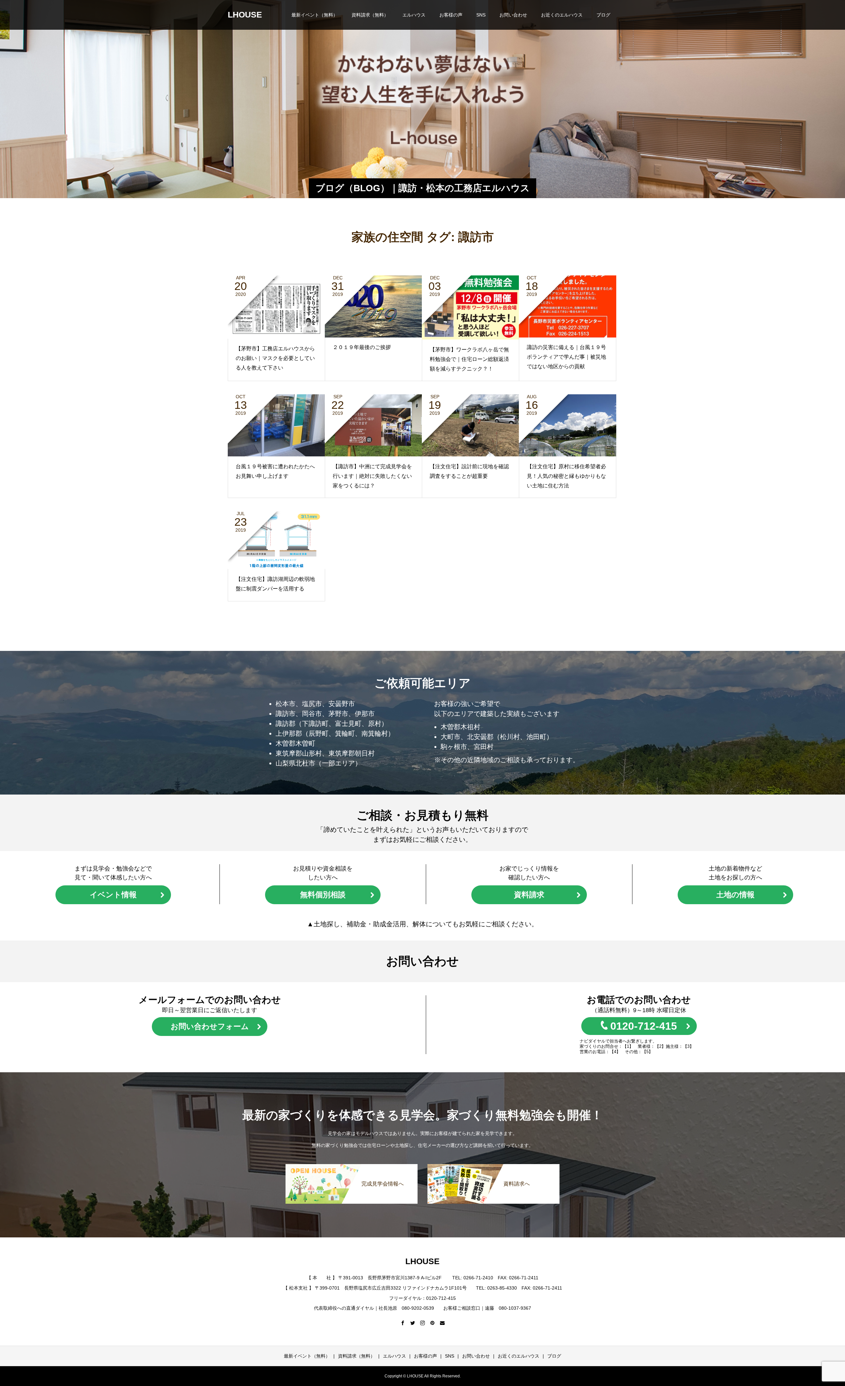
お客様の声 (450, 15)
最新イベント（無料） (314, 15)
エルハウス (413, 15)
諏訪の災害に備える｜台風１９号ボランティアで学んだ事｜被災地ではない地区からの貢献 (566, 356)
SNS (481, 15)
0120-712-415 (643, 1026)
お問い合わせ (513, 15)
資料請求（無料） (370, 15)
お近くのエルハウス (562, 15)
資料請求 (529, 894)
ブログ (603, 15)
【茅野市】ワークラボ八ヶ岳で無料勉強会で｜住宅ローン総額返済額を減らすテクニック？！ (469, 359)
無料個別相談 (323, 894)
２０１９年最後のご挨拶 (362, 347)
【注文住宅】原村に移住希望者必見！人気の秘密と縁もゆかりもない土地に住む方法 (566, 476)
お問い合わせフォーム (210, 1026)
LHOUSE (245, 14)
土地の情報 (735, 894)
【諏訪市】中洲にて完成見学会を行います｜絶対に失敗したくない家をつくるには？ (372, 476)
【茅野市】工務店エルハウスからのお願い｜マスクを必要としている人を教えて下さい (275, 358)
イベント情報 (113, 894)
